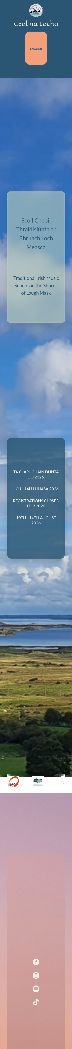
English (36, 48)
